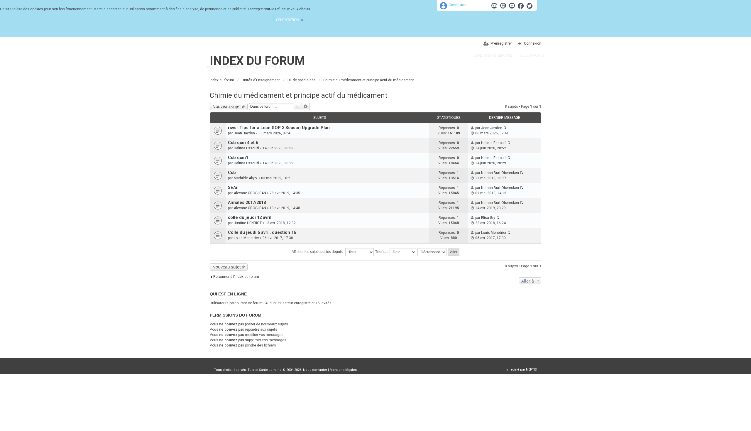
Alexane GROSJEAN (250, 193)
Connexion (457, 5)
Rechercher (297, 106)
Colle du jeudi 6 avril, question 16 (262, 232)
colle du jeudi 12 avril (249, 217)
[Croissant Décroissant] (432, 252)
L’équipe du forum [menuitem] (266, 68)
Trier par (382, 252)
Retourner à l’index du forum (236, 277)
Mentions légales (343, 370)
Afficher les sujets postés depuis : (318, 252)
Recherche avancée (306, 106)
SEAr (233, 187)
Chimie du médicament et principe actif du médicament (298, 95)
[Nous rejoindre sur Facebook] (520, 5)
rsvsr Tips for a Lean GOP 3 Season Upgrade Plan (279, 127)
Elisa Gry (488, 218)
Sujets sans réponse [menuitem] (492, 55)
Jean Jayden (244, 133)
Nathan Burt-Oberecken (500, 173)
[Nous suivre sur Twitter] (529, 5)
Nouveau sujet (226, 106)
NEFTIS (531, 369)
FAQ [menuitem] (210, 68)
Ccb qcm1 (238, 157)
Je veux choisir (298, 9)
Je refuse (278, 9)
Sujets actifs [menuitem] (531, 55)
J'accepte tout (258, 9)
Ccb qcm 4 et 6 (243, 142)
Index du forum (257, 61)
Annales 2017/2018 (247, 202)
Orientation (287, 20)
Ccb (232, 172)
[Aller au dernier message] (504, 128)
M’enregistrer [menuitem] (501, 43)
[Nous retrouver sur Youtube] (512, 5)
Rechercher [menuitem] (231, 68)
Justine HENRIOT (248, 223)
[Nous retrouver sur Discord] (494, 5)
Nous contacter (315, 370)
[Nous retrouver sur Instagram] (503, 5)
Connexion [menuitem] (532, 43)
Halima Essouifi (246, 148)
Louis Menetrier (246, 238)
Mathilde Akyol (246, 178)
